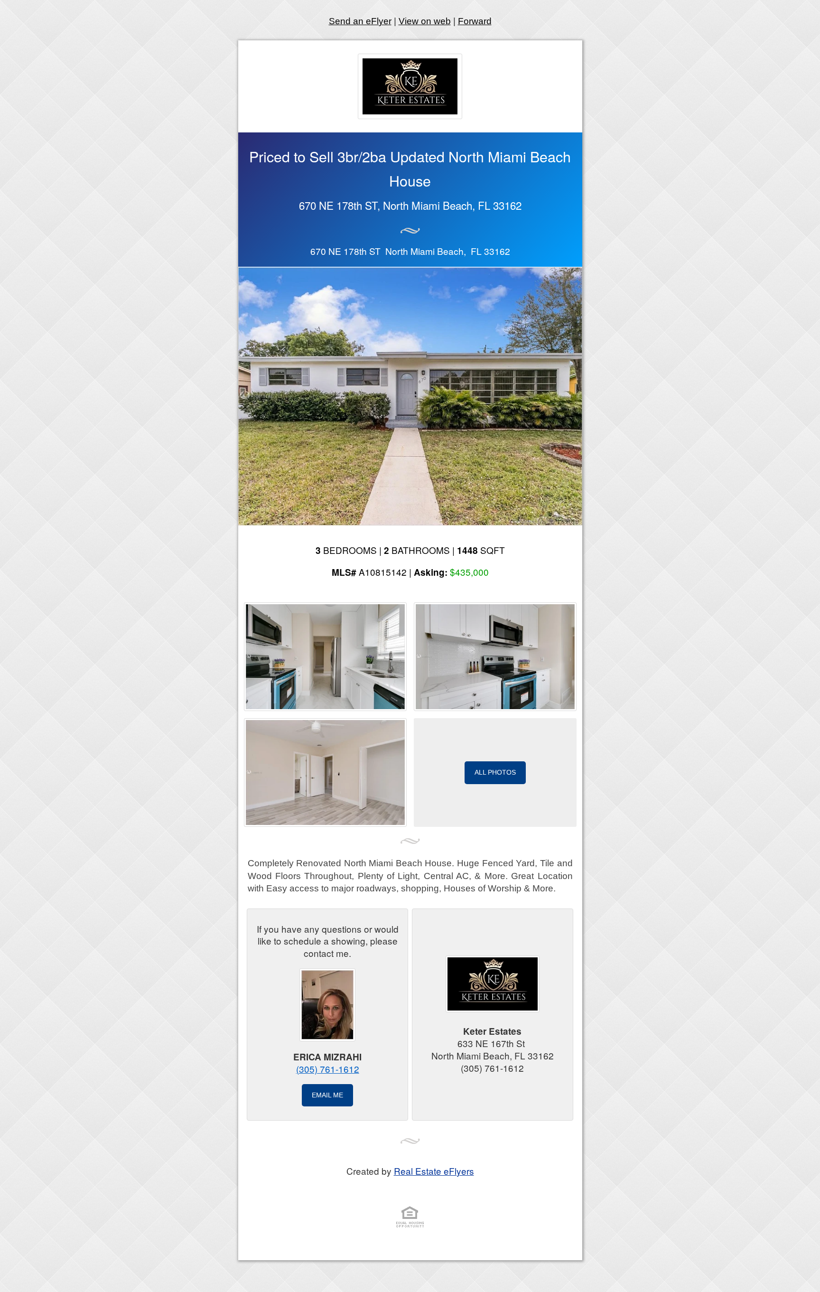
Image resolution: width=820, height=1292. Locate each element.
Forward (475, 21)
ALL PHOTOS (495, 772)
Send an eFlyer (360, 21)
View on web (425, 21)
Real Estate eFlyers (434, 1170)
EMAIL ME (327, 1095)
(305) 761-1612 (327, 1068)
